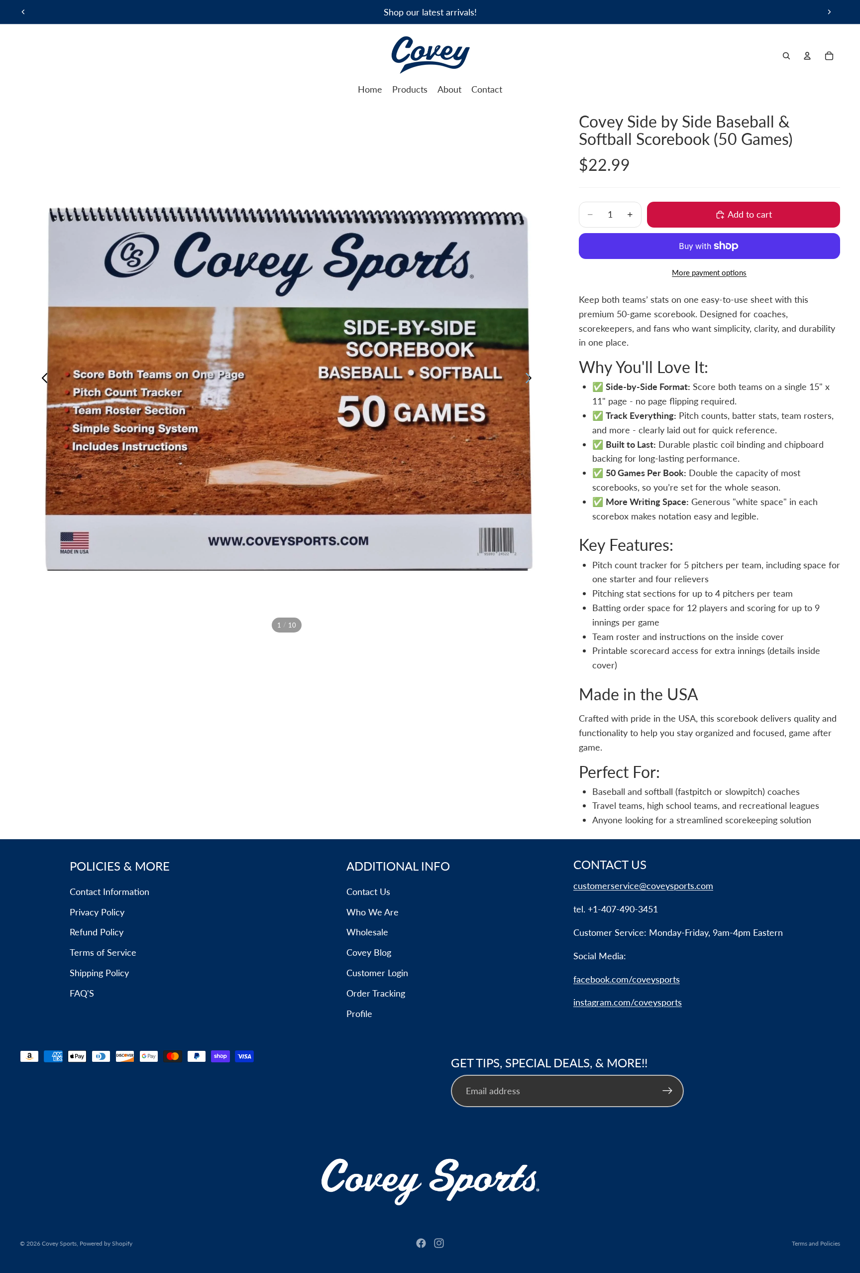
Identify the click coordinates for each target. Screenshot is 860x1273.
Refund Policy (96, 931)
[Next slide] (829, 12)
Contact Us (368, 891)
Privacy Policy (97, 911)
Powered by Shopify (106, 1243)
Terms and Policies (816, 1243)
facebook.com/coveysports (626, 979)
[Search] (786, 56)
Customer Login (377, 972)
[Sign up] (667, 1091)
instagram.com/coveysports (627, 1002)
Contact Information (109, 891)
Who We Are (372, 911)
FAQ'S (82, 993)
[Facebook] (421, 1243)
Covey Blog (368, 952)
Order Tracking (375, 993)
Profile (359, 1013)
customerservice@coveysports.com (643, 885)
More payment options (709, 272)
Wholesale (367, 931)
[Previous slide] (23, 12)
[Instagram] (439, 1243)
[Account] (807, 56)
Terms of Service (103, 952)
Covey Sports (59, 1243)
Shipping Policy (99, 972)
